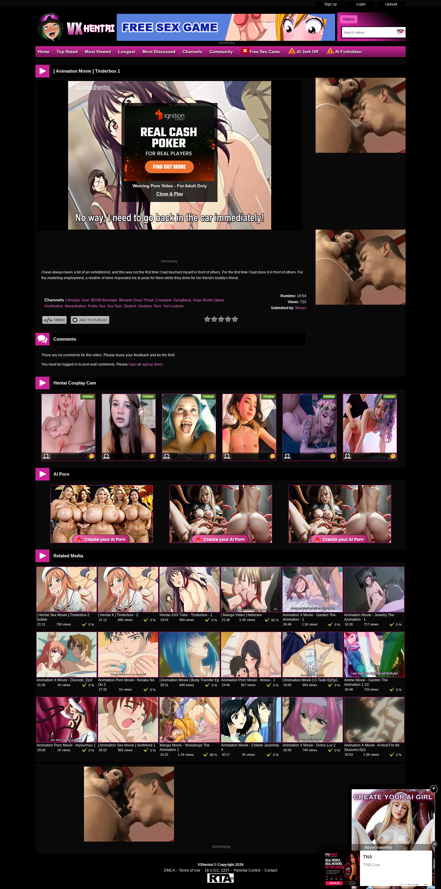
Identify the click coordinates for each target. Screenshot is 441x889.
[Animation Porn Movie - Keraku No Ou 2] (128, 676)
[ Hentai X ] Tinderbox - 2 (118, 615)
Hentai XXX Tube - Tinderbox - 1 (186, 615)
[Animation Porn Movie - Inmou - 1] (251, 676)
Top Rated (67, 51)
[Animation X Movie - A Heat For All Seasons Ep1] (374, 741)
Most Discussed (159, 51)
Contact (271, 870)
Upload (391, 4)
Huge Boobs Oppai (208, 300)
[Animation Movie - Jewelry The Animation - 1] (374, 611)
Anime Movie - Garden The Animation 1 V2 (366, 682)
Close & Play (169, 193)
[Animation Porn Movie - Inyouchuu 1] (67, 741)
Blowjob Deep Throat (136, 300)
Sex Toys (114, 306)
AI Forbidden (348, 51)
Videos (348, 19)
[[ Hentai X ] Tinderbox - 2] (128, 611)
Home (44, 51)
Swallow (145, 306)
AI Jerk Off (307, 51)
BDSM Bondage (104, 300)
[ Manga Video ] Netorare (241, 615)
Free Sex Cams (265, 51)
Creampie (163, 300)
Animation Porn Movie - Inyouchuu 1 (66, 745)
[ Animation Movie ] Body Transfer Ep (189, 680)
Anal (85, 300)
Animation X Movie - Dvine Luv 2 (309, 745)
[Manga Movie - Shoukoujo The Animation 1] (190, 741)
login (133, 364)
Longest (126, 51)
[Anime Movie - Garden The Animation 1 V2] (374, 676)
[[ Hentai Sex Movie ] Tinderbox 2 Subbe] (67, 611)
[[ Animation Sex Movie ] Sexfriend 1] (128, 741)
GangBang (182, 300)
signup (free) (152, 364)
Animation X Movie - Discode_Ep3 (64, 680)
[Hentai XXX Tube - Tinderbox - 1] (190, 611)
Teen (157, 306)
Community (221, 51)
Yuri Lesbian (173, 306)
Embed (59, 320)
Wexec (300, 308)
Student (130, 306)
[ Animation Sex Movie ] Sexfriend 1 (126, 745)
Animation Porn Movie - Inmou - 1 (248, 680)
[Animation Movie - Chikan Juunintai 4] (251, 741)
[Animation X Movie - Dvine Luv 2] (313, 741)
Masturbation (75, 306)
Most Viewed (98, 51)
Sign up (330, 4)
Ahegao (73, 300)
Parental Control (247, 870)
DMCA (169, 870)
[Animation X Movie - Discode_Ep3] (67, 676)
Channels (192, 51)
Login (361, 4)
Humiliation (53, 306)
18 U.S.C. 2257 (217, 870)
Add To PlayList (94, 320)
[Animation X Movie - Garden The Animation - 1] (313, 611)
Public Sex (96, 306)
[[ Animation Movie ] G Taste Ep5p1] (313, 676)
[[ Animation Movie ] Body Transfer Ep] (190, 676)
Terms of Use (189, 870)
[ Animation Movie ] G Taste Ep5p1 (310, 680)
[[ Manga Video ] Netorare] (251, 611)
